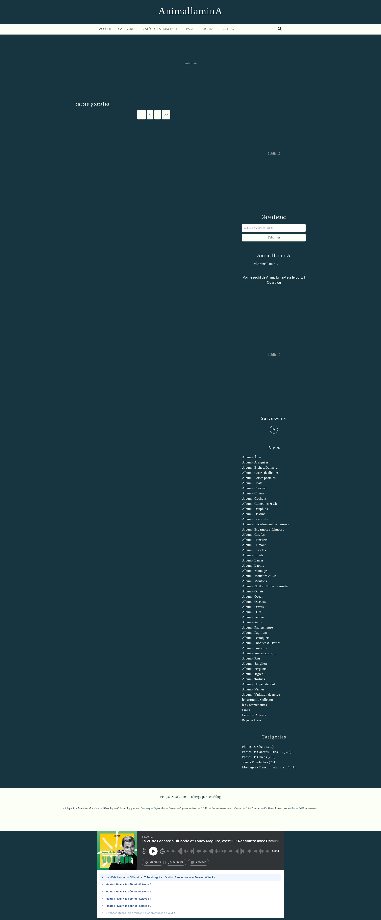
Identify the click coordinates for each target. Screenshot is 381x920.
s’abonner (155, 862)
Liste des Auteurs (254, 715)
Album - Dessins (253, 514)
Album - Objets (253, 591)
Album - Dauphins (255, 509)
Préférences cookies (308, 808)
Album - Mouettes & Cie (259, 576)
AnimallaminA (190, 10)
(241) (268, 767)
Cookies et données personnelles (279, 808)
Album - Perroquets (255, 638)
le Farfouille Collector (257, 700)
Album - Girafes (253, 534)
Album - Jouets (252, 555)
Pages (190, 29)
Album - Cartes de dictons (260, 473)
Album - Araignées (255, 462)
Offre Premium (253, 808)
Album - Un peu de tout (258, 684)
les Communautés (254, 705)
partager (178, 862)
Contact (230, 29)
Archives (209, 29)
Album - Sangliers (254, 663)
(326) (267, 752)
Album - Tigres (252, 674)
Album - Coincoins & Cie (260, 504)
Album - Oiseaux (254, 602)
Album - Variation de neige (261, 694)
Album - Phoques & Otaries (261, 643)
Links (246, 710)
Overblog (214, 797)
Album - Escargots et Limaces (263, 529)
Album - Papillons (254, 632)
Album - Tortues (253, 679)
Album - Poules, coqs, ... (259, 653)
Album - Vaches (253, 689)
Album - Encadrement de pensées (265, 524)
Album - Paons (252, 622)
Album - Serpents (254, 669)
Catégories (127, 29)
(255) (258, 757)
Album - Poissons (254, 648)
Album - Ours (251, 612)
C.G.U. (204, 808)
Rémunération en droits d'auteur (226, 808)
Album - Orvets (253, 607)
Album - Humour (254, 545)
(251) (259, 762)
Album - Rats (251, 658)
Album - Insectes (254, 550)
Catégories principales (161, 29)
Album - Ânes (252, 457)
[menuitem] (105, 29)
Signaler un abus (188, 808)
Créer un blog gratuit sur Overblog (133, 808)
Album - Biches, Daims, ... (260, 467)
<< (141, 114)
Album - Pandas (253, 617)
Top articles (159, 808)
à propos (201, 862)
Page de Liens (252, 720)
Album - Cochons (254, 498)
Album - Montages (255, 571)
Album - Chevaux (254, 488)
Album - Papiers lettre (257, 627)
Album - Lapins (253, 565)
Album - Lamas (253, 560)
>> (166, 114)
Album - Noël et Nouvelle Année (265, 586)
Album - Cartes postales (259, 478)
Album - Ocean (252, 596)
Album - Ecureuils (255, 519)
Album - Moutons (254, 581)
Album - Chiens (253, 493)
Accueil (105, 29)
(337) (258, 747)
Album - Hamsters (254, 540)
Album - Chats (252, 483)
